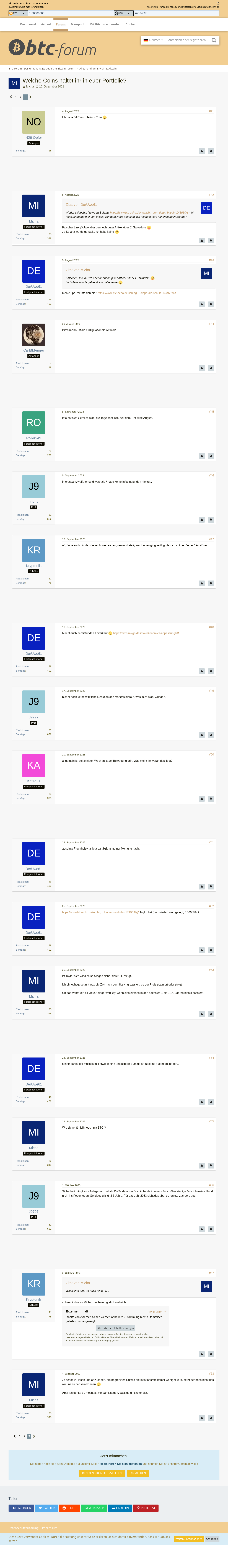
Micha (30, 86)
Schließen (212, 1539)
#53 (211, 969)
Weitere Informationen (189, 1539)
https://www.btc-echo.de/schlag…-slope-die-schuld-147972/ (135, 293)
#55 (211, 1121)
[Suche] (213, 40)
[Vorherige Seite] (11, 97)
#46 (211, 475)
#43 (211, 260)
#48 (211, 627)
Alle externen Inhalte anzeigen (115, 1328)
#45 (211, 411)
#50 (211, 754)
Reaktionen (22, 234)
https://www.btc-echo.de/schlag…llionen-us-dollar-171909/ (99, 912)
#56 (211, 1185)
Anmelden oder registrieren (187, 40)
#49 (211, 690)
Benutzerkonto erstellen (102, 1473)
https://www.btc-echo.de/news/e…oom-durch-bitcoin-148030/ (148, 212)
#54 (211, 1057)
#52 (211, 906)
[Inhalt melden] (202, 151)
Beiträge (20, 150)
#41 (211, 111)
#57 (211, 1273)
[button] (153, 40)
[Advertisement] (114, 174)
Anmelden (138, 1473)
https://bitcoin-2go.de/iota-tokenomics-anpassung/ (144, 633)
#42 (211, 194)
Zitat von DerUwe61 (81, 205)
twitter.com (155, 1311)
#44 (211, 323)
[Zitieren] (211, 151)
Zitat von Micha (78, 270)
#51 (211, 842)
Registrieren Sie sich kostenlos (121, 1463)
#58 (211, 1373)
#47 (211, 539)
